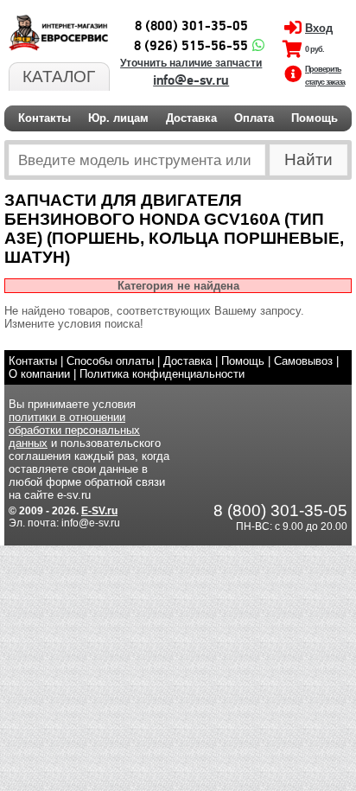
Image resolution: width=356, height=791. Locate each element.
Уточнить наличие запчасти (191, 63)
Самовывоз (303, 360)
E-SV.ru (99, 511)
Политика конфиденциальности (162, 373)
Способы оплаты (110, 360)
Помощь (314, 118)
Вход (319, 28)
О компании (39, 373)
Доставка (191, 118)
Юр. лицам (118, 118)
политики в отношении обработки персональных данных (74, 430)
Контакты (44, 118)
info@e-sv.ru (191, 80)
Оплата (254, 118)
